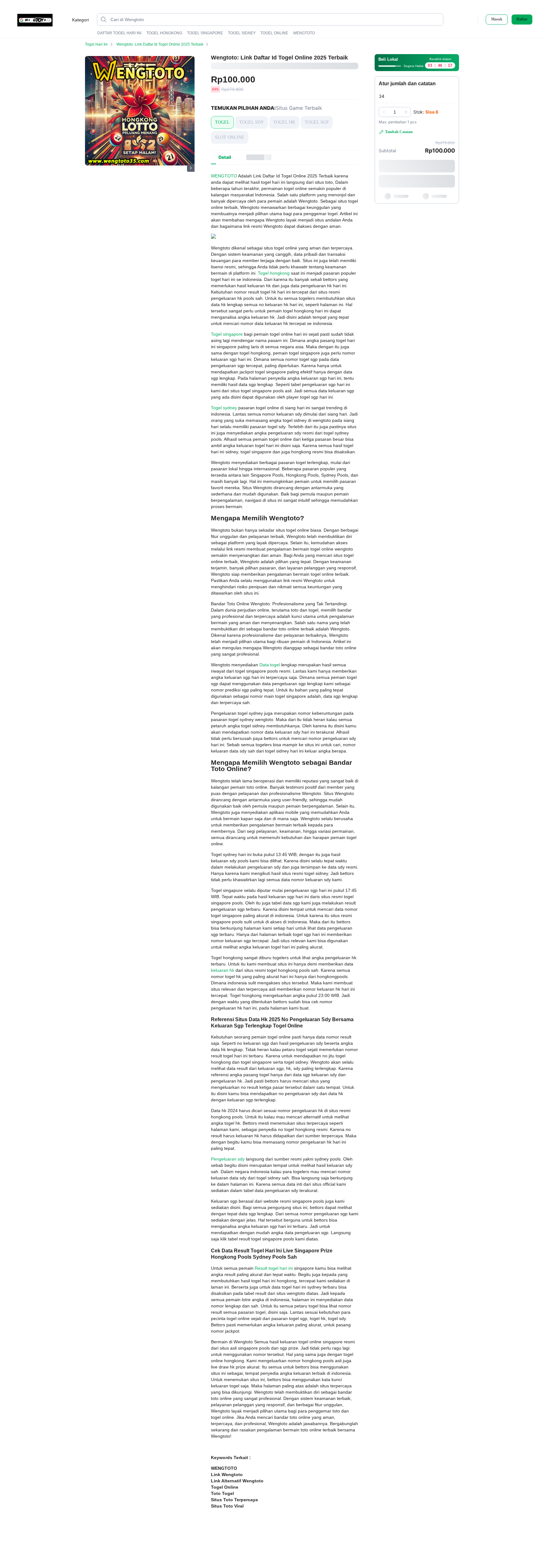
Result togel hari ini (274, 1268)
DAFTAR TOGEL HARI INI (119, 33)
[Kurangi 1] (384, 112)
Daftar (522, 19)
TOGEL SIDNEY (242, 33)
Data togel (269, 664)
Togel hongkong (274, 273)
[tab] (225, 157)
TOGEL (222, 122)
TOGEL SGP (317, 122)
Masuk (496, 19)
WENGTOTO (304, 33)
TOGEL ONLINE (274, 33)
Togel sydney (224, 407)
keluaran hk (222, 970)
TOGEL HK (284, 122)
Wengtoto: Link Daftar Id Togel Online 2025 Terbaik (159, 44)
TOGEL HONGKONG (164, 33)
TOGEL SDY (251, 122)
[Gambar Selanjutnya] (191, 168)
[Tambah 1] (406, 112)
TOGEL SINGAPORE (205, 33)
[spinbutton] (395, 112)
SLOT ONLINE (229, 137)
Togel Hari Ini (96, 44)
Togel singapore (227, 334)
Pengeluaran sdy (228, 1158)
